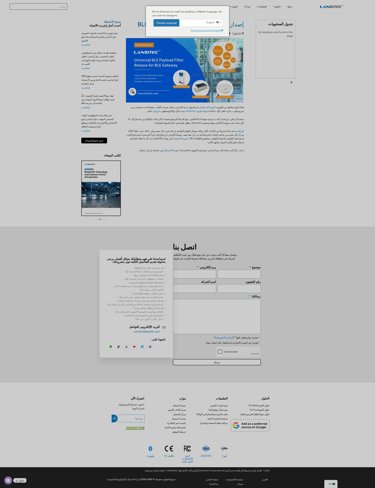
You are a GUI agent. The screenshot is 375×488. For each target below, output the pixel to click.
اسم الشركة (208, 282)
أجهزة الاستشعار (207, 107)
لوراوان (156, 111)
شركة (247, 6)
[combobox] (38, 6)
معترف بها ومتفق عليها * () (236, 337)
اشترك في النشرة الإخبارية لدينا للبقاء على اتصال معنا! (232, 342)
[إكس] (126, 347)
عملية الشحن (212, 479)
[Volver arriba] (291, 82)
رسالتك (256, 296)
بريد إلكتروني (207, 267)
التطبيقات (262, 6)
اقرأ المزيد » (85, 44)
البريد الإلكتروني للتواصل (144, 327)
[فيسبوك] (150, 347)
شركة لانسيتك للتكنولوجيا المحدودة (123, 479)
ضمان (240, 483)
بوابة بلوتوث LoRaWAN (195, 111)
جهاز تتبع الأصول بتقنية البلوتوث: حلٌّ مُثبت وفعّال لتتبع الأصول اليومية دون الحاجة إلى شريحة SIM (97, 99)
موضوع (256, 267)
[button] (94, 219)
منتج (290, 6)
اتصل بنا (240, 150)
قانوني (265, 479)
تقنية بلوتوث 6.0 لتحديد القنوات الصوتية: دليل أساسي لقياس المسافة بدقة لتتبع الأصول (99, 37)
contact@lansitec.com (147, 331)
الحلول (277, 6)
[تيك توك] (118, 347)
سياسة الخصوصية (224, 337)
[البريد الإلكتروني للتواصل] (164, 327)
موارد (182, 398)
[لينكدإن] (142, 347)
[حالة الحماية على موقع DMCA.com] (135, 428)
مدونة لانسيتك (112, 21)
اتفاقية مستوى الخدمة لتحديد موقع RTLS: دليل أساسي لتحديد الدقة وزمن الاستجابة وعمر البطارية (100, 80)
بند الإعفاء (213, 483)
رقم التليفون (253, 282)
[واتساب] (111, 347)
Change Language (166, 22)
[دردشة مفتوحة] (8, 480)
